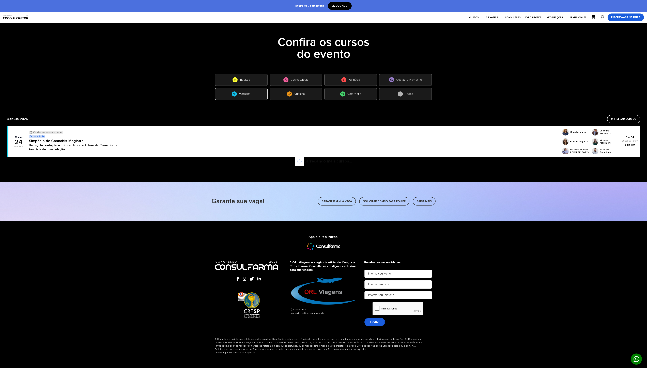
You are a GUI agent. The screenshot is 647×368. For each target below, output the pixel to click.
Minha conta (578, 17)
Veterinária (354, 94)
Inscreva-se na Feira (625, 17)
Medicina (245, 94)
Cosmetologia (299, 79)
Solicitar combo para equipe (384, 201)
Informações (555, 17)
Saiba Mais (424, 201)
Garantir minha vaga (336, 201)
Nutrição (299, 94)
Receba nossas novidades (382, 262)
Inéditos (245, 79)
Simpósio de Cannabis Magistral (57, 141)
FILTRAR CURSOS (625, 119)
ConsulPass (513, 17)
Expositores (533, 17)
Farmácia (354, 79)
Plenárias (492, 17)
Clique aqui (339, 6)
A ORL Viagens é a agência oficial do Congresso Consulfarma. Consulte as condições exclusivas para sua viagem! (323, 266)
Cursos (475, 17)
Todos (409, 94)
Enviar (374, 322)
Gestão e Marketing (409, 79)
